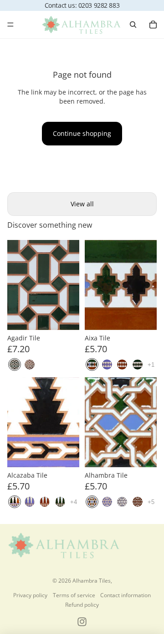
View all (82, 204)
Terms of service (74, 595)
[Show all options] (151, 365)
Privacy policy (30, 595)
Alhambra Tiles (91, 580)
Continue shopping (82, 133)
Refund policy (82, 605)
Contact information (125, 595)
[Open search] (133, 25)
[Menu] (10, 24)
